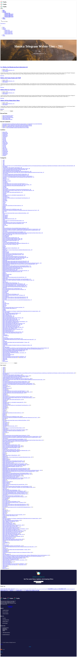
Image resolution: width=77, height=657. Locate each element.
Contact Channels (5, 613)
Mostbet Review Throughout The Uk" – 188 (10, 269)
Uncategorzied (5, 344)
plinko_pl (4, 306)
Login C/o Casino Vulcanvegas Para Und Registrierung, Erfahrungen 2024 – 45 (16, 243)
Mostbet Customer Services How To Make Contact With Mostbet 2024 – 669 (15, 257)
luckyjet (4, 245)
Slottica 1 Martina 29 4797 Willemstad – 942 (10, 521)
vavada (4, 346)
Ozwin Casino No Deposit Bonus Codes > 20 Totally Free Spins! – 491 (14, 285)
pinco (3, 300)
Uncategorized (5, 343)
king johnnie (5, 241)
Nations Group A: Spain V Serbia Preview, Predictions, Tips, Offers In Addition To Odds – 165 (18, 487)
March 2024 (5, 141)
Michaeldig (4, 125)
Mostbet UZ (5, 273)
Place (8, 590)
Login (1, 23)
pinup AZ (5, 590)
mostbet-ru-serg (5, 278)
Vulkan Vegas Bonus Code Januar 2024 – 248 (10, 351)
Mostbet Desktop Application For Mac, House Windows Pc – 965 (13, 258)
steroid (4, 333)
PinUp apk (4, 302)
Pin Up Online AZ (6, 296)
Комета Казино (5, 361)
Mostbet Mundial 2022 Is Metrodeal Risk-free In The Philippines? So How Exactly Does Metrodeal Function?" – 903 (22, 470)
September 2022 (5, 153)
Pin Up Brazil (5, 292)
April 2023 (4, 147)
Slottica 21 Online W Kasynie (7, 116)
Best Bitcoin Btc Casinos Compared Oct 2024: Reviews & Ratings (17, 126)
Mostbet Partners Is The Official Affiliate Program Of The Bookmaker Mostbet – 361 (17, 265)
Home (4, 10)
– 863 (3, 163)
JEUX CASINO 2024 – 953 (7, 234)
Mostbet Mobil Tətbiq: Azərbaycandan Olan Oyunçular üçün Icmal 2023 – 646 (16, 262)
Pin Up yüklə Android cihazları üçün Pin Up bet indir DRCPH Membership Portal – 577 (17, 299)
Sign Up (4, 23)
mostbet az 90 (5, 250)
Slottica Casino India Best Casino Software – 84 (10, 322)
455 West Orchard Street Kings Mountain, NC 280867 (6, 629)
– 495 (3, 161)
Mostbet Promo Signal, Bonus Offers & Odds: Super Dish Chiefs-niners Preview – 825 (17, 266)
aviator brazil (5, 204)
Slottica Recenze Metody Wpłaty (8, 117)
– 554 (3, 162)
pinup (3, 301)
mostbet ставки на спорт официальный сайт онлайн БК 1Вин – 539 (14, 277)
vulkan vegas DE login (6, 353)
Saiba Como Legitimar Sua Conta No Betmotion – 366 (12, 520)
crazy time (4, 224)
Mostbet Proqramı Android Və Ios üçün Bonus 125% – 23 (12, 267)
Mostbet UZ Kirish (6, 275)
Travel (4, 340)
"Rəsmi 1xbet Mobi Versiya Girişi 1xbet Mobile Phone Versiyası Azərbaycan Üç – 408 (17, 171)
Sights (4, 17)
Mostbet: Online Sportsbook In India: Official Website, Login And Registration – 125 (17, 279)
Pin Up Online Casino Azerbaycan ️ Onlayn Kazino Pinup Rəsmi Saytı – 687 (15, 504)
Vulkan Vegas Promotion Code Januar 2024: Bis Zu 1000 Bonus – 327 (14, 356)
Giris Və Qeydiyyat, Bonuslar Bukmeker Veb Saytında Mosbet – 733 (14, 231)
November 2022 (5, 151)
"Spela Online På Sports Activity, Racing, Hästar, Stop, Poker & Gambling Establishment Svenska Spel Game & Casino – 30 (23, 172)
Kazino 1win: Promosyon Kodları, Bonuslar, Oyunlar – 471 (12, 239)
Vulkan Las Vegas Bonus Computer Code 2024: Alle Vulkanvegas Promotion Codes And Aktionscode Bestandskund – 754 (23, 348)
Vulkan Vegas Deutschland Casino (8, 354)
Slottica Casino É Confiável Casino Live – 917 (10, 320)
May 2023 (4, 146)
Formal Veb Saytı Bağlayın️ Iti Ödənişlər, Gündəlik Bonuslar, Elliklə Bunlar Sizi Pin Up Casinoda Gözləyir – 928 (21, 437)
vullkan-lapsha (5, 359)
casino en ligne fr (5, 214)
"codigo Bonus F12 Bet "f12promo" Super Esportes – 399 (12, 167)
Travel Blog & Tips (6, 619)
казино (4, 360)
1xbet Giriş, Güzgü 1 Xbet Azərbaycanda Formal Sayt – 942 (13, 192)
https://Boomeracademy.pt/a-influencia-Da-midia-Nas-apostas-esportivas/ (15, 123)
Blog (3, 212)
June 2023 (4, 145)
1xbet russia (4, 198)
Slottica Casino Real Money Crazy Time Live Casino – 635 (12, 324)
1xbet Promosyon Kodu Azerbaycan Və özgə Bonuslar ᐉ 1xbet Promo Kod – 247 (16, 197)
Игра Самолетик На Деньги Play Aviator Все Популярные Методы (20, 124)
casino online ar (5, 216)
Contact (4, 18)
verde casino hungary (6, 554)
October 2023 (5, 144)
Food (3, 226)
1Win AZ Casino (5, 173)
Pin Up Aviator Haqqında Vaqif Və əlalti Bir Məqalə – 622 (12, 288)
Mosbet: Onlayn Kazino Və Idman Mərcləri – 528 (11, 247)
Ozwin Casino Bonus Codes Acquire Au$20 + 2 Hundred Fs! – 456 (14, 283)
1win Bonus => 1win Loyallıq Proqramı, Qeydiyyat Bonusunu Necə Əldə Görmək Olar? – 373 (18, 177)
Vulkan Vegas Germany (6, 355)
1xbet (9, 588)
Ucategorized (5, 341)
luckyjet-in (4, 453)
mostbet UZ (62, 589)
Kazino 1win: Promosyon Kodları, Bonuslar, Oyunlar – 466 (12, 238)
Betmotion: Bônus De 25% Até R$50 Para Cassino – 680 (12, 209)
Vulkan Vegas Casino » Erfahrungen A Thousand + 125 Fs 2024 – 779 (14, 352)
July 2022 (4, 155)
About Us (4, 11)
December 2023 (5, 143)
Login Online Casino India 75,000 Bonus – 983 (10, 244)
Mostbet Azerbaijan (6, 252)
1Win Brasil (4, 385)
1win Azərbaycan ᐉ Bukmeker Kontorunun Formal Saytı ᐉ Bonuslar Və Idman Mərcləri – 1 (18, 176)
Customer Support (6, 610)
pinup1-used (5, 305)
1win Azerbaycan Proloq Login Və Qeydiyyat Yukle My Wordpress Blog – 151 (16, 174)
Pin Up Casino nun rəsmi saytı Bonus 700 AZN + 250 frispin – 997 (14, 295)
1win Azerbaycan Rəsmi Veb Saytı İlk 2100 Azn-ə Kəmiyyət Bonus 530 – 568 (16, 175)
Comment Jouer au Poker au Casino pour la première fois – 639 (13, 223)
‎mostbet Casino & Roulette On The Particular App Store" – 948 (13, 254)
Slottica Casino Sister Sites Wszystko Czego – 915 (11, 326)
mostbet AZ (56, 588)
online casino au (5, 281)
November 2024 (5, 133)
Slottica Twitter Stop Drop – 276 (8, 538)
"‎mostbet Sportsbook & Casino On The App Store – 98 (12, 170)
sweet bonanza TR (6, 335)
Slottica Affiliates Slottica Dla (7, 119)
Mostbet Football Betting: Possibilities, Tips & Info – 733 (12, 259)
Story (22, 590)
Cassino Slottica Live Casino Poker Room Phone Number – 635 (13, 220)
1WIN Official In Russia (7, 180)
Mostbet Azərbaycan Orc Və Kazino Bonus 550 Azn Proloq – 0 (13, 253)
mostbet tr (4, 272)
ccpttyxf (4, 127)
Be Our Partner (5, 623)
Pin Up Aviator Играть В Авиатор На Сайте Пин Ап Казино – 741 (14, 289)
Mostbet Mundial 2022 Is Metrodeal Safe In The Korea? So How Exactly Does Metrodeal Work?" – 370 (20, 471)
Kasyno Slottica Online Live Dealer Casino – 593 (11, 237)
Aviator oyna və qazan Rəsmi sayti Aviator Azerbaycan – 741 (13, 205)
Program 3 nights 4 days (9, 15)
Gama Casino (5, 438)
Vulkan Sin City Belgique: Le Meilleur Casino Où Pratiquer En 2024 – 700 (15, 349)
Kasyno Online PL (6, 236)
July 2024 (4, 137)
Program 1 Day (7, 13)
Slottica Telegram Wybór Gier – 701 (9, 537)
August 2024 (5, 136)
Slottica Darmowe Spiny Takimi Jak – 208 (10, 328)
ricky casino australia (6, 312)
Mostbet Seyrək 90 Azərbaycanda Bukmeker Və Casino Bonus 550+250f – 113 (16, 270)
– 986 (3, 164)
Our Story (4, 618)
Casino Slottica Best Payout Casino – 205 (9, 218)
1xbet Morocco (5, 403)
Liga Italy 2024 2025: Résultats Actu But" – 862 (11, 242)
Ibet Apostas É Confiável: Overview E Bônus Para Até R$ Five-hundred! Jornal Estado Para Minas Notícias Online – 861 (23, 232)
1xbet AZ (12, 588)
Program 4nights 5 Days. (9, 16)
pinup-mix (4, 304)
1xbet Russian (5, 199)
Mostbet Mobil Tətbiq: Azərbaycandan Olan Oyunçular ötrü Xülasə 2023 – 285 (16, 261)
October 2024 (5, 134)
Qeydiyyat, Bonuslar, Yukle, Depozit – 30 (9, 308)
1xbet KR (4, 194)
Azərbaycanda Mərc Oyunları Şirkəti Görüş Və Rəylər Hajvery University (19, 125)
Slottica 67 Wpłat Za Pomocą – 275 (8, 316)
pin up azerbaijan (5, 291)
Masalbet (4, 454)
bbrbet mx (4, 208)
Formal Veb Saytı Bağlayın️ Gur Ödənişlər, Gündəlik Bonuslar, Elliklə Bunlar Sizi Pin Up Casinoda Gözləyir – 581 (22, 229)
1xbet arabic (5, 187)
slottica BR (15, 590)
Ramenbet (4, 310)
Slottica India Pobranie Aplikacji (8, 115)
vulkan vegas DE (35, 590)
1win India (4, 179)
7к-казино (4, 202)
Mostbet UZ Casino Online (7, 274)
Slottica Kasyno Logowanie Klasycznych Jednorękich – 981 (13, 329)
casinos (4, 219)
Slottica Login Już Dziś (6, 118)
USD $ (1, 644)
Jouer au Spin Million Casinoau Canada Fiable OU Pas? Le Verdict (17, 127)
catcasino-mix (5, 221)
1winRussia (4, 186)
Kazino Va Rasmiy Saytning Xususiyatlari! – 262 (11, 240)
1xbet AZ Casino (5, 188)
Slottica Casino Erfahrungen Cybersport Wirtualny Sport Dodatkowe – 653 (15, 321)
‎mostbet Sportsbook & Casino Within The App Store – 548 (12, 271)
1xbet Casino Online (6, 191)
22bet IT (4, 201)
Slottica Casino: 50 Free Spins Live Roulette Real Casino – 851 (13, 327)
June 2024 (4, 138)
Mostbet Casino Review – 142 (8, 255)
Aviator (4, 203)
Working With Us (5, 621)
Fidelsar (4, 126)
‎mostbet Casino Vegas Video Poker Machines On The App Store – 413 (14, 256)
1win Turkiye (5, 181)
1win (1, 588)
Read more (2, 75)
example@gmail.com (6, 634)
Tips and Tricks (5, 337)
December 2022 (5, 150)
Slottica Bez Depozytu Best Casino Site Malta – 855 (11, 319)
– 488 (3, 368)
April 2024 (4, 140)
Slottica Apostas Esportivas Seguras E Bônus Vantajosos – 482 (13, 317)
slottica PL (19, 590)
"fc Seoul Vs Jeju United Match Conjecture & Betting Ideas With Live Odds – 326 (16, 168)
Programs (4, 12)
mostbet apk (4, 248)
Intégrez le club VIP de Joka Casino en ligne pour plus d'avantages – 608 (15, 233)
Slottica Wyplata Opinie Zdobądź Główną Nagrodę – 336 (12, 332)
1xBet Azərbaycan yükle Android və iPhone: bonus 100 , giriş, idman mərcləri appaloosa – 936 (18, 190)
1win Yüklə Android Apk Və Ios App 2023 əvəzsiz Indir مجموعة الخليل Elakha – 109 (17, 184)
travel (24, 590)
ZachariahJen (5, 124)
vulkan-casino (5, 358)
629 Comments (5, 93)
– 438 (3, 367)
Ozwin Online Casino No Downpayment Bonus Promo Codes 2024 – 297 (15, 286)
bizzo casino (5, 211)
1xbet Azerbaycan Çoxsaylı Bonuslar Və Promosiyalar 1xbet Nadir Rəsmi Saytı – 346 (17, 189)
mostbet (50, 589)
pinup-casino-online (6, 303)
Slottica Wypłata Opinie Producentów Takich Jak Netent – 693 (13, 331)
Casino (4, 421)
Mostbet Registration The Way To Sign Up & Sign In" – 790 (13, 268)
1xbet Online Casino (6, 196)
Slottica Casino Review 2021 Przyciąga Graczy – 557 (11, 325)
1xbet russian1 (5, 200)
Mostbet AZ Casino (6, 251)
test (3, 336)
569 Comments (5, 104)
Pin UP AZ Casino (6, 290)
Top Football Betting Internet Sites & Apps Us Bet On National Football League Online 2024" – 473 (19, 339)
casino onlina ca (5, 215)
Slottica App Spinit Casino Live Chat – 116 (10, 318)
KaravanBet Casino (6, 235)
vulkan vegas (28, 590)
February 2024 (5, 142)
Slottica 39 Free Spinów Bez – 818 (8, 315)
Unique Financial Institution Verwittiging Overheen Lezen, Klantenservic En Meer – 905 (17, 345)
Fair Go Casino (5, 225)
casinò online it (5, 217)
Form (3, 227)
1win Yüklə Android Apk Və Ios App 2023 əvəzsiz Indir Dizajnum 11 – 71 (15, 183)
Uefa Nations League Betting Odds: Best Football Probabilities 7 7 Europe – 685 (16, 342)
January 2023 (5, 149)
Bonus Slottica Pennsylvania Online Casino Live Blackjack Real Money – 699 (16, 420)
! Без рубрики (5, 166)
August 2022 (5, 154)
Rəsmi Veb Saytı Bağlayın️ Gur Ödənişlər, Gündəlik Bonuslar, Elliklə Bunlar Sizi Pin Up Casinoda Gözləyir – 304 (21, 311)
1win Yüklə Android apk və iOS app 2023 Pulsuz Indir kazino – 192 (14, 185)
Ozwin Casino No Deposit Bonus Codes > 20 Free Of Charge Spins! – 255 (15, 284)
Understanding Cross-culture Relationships (35, 123)
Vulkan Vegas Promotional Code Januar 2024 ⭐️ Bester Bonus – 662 (14, 357)
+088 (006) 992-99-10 (6, 632)
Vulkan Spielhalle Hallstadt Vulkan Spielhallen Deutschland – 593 (13, 350)
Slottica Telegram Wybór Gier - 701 (8, 70)
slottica (11, 590)
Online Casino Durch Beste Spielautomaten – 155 (11, 282)
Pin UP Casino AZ (6, 293)
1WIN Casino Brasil (6, 386)
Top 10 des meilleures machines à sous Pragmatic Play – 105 (13, 338)
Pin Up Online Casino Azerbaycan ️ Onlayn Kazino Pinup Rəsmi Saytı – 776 (15, 297)
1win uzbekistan (5, 182)
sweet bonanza (5, 334)
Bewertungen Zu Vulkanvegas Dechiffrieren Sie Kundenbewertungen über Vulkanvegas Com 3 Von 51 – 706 (21, 210)
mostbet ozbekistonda (6, 264)
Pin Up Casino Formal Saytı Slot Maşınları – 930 (11, 294)
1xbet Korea (5, 193)
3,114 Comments (5, 71)
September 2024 (5, 135)
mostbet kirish (5, 260)
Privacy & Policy (5, 611)
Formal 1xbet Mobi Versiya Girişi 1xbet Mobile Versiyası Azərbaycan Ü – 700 (15, 228)
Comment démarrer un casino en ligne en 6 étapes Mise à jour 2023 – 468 (15, 222)
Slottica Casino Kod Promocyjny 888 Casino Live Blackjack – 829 (14, 323)
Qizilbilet (4, 309)
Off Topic (4, 488)
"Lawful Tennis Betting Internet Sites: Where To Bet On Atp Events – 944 (15, 169)
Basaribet (4, 207)
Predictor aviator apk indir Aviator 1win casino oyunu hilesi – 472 (13, 307)
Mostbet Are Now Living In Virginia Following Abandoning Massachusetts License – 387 (17, 249)
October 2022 (5, 152)
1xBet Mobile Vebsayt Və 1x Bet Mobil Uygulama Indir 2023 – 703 (14, 195)
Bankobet (4, 206)
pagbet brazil (5, 287)
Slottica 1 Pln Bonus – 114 (7, 314)
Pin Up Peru (5, 298)
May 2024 (4, 139)
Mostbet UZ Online (6, 276)
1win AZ (5, 588)
